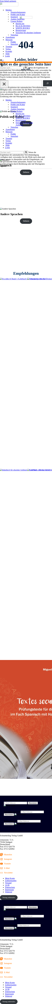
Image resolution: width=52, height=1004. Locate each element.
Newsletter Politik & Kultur (15, 800)
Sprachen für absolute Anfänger (28, 33)
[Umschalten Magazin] (44, 132)
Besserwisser (21, 30)
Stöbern (26, 172)
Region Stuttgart (10, 821)
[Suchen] (1, 65)
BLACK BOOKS (23, 26)
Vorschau (14, 35)
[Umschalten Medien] (44, 100)
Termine (9, 47)
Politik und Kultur (18, 14)
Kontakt (9, 51)
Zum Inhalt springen (8, 1)
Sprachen (14, 44)
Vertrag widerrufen (8, 897)
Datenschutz (10, 887)
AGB (7, 885)
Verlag (8, 49)
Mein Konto (10, 878)
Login (7, 56)
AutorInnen (10, 37)
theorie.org (20, 24)
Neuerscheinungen (18, 12)
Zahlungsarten (10, 881)
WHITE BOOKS (23, 28)
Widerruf (8, 892)
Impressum (9, 890)
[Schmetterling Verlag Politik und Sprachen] (26, 4)
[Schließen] (4, 84)
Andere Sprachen (17, 19)
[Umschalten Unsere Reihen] (44, 111)
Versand (8, 883)
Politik (13, 42)
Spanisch (14, 17)
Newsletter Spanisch (12, 812)
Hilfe (8, 54)
